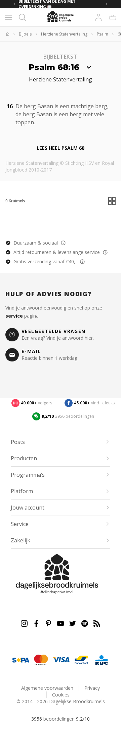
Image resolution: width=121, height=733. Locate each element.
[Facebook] (36, 623)
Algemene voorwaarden (47, 688)
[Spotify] (84, 623)
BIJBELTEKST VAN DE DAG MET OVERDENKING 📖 (47, 4)
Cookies (61, 694)
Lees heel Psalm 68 (60, 148)
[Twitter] (72, 623)
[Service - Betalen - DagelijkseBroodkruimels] (21, 660)
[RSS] (96, 623)
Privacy (92, 688)
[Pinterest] (48, 623)
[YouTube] (60, 623)
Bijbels (25, 34)
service (14, 316)
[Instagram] (24, 623)
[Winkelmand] (112, 17)
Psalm (102, 34)
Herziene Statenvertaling (64, 34)
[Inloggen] (98, 17)
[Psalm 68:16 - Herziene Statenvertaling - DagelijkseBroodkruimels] (39, 121)
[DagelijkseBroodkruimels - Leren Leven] (7, 34)
